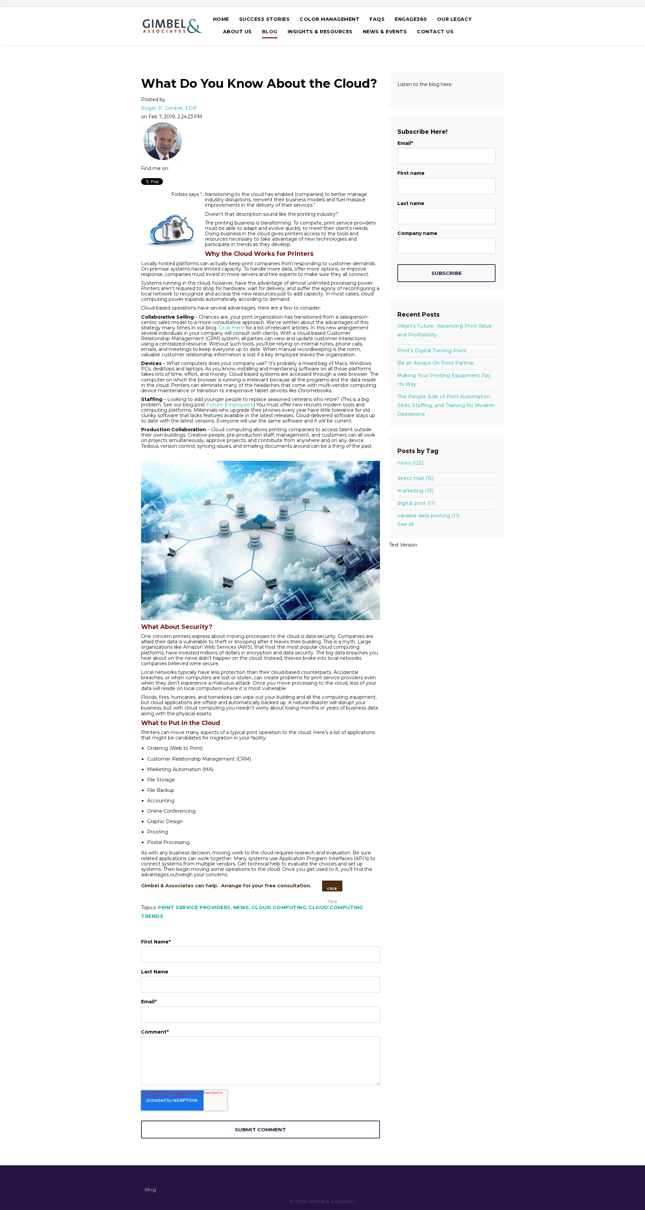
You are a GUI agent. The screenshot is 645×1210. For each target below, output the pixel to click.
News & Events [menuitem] (385, 32)
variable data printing (428, 516)
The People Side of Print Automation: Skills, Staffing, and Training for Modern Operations (445, 405)
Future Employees (229, 405)
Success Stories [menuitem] (264, 19)
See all (405, 524)
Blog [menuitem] (269, 32)
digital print (416, 503)
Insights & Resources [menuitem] (320, 32)
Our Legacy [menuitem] (454, 19)
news (241, 907)
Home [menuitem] (221, 19)
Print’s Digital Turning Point (432, 351)
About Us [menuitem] (237, 32)
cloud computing (279, 907)
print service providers (194, 907)
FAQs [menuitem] (377, 19)
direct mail (415, 478)
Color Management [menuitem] (329, 19)
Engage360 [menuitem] (411, 19)
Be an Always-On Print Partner (435, 363)
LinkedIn (174, 168)
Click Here (231, 328)
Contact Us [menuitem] (435, 32)
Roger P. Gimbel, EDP (169, 108)
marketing (415, 491)
